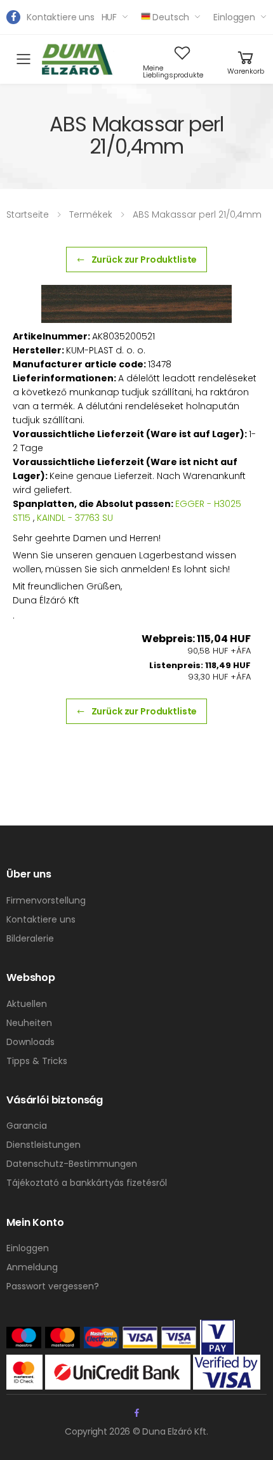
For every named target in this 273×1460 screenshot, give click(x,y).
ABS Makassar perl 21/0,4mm (197, 214)
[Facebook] (13, 17)
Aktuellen (26, 1003)
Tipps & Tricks (36, 1061)
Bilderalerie (30, 938)
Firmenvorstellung (46, 900)
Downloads (30, 1042)
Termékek (90, 214)
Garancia (26, 1125)
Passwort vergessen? (52, 1286)
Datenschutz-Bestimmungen (71, 1163)
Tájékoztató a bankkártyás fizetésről (86, 1182)
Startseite (27, 214)
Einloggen (234, 17)
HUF (109, 17)
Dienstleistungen (43, 1144)
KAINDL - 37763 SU (75, 517)
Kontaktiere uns (61, 17)
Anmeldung (32, 1267)
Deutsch (170, 17)
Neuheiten (29, 1022)
